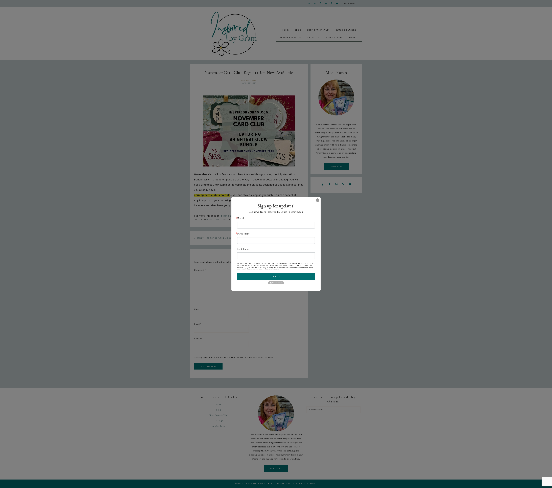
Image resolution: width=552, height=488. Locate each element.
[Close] (315, 200)
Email (240, 218)
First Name (244, 233)
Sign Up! (276, 276)
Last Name (243, 249)
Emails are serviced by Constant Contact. (263, 269)
